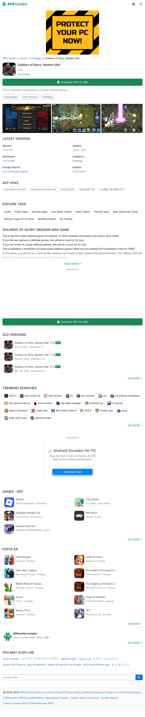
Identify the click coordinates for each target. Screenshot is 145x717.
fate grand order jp (19, 403)
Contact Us (111, 692)
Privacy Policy (72, 692)
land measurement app (96, 664)
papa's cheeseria (18, 410)
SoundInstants (34, 697)
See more (134, 378)
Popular (10, 549)
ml (71, 395)
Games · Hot (12, 491)
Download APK (74, 82)
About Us (40, 692)
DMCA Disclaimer (93, 692)
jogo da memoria (36, 664)
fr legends (117, 403)
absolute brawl (43, 417)
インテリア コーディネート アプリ (39, 658)
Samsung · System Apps (102, 697)
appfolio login (68, 658)
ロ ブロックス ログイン (106, 658)
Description (11, 96)
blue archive (55, 395)
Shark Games (83, 211)
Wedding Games (47, 218)
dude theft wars (18, 417)
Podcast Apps (101, 211)
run (105, 395)
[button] (133, 4)
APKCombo (9, 58)
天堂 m (12, 395)
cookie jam (41, 410)
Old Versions (30, 96)
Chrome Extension (130, 692)
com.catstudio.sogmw (15, 171)
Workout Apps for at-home (19, 218)
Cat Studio (24, 74)
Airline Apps (21, 211)
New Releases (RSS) (42, 703)
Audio (7, 211)
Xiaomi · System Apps (73, 697)
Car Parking (66, 218)
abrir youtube (11, 658)
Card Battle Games (61, 211)
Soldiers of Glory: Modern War (39, 65)
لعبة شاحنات (84, 658)
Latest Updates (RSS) (15, 703)
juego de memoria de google (64, 664)
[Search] (139, 677)
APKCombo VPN (14, 697)
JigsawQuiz (51, 697)
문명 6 (88, 410)
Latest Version (16, 139)
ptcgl (124, 410)
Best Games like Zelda (125, 211)
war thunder (88, 395)
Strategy (48, 96)
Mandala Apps (39, 211)
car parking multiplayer (127, 395)
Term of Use (55, 692)
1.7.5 (7, 149)
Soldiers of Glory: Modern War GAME (35, 230)
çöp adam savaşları (70, 403)
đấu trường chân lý (66, 410)
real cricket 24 (32, 395)
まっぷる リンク (120, 664)
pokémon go (96, 403)
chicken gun (106, 410)
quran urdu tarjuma (14, 664)
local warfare (45, 403)
